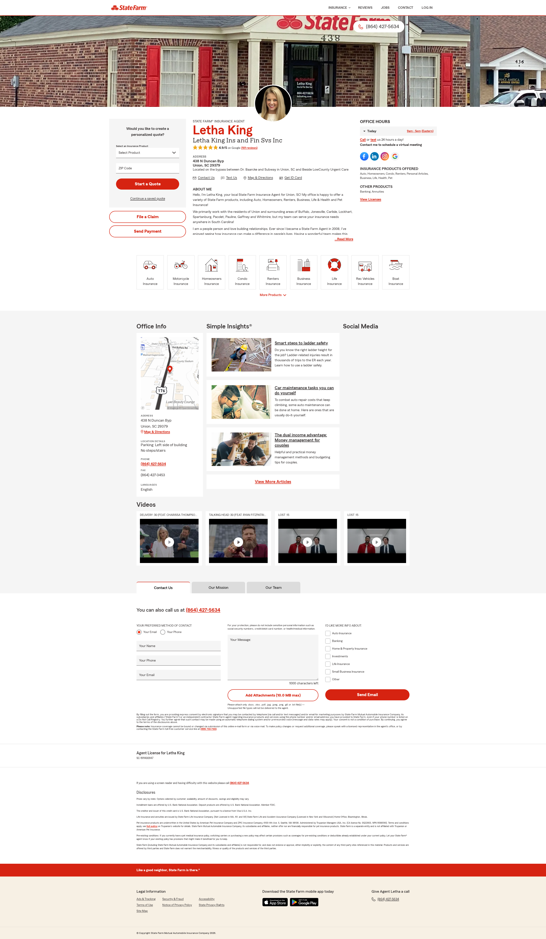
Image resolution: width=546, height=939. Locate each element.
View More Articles (273, 482)
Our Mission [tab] (218, 587)
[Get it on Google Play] (304, 902)
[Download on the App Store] (275, 902)
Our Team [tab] (274, 587)
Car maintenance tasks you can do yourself (304, 390)
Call (363, 139)
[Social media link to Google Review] (395, 156)
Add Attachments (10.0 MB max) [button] (273, 695)
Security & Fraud (173, 899)
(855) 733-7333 (208, 729)
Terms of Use (144, 905)
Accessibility (207, 899)
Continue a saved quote (147, 198)
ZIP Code (125, 168)
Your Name (147, 646)
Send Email (367, 695)
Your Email (150, 632)
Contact (405, 7)
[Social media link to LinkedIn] (374, 156)
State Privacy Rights (211, 905)
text (373, 139)
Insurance (337, 7)
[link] (129, 7)
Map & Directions (157, 432)
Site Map (142, 911)
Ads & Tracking (145, 899)
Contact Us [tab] (163, 588)
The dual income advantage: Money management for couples (301, 440)
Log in (427, 7)
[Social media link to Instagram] (384, 156)
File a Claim (148, 217)
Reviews (365, 7)
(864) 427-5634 (153, 464)
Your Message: (240, 639)
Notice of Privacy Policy (177, 905)
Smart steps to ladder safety (301, 343)
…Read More (344, 239)
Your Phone (174, 632)
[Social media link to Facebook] (364, 156)
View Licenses (370, 199)
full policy (152, 826)
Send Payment (147, 231)
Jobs (385, 7)
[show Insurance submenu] (348, 7)
